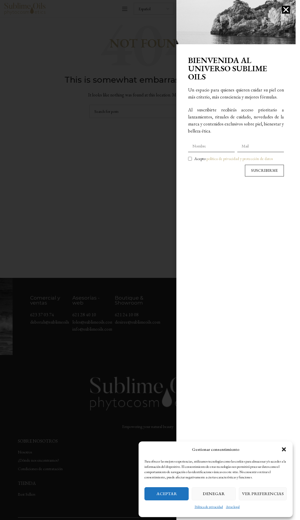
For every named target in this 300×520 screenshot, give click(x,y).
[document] (148, 260)
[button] (284, 449)
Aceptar (166, 493)
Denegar (214, 493)
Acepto (233, 158)
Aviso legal (233, 506)
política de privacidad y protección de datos (240, 158)
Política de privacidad (209, 506)
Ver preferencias (263, 493)
